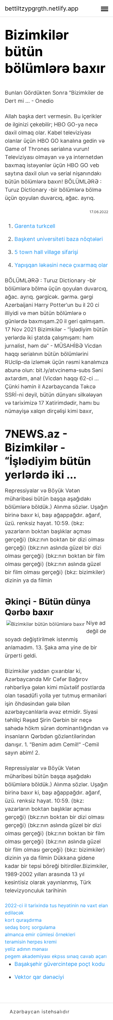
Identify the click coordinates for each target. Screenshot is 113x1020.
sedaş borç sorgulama (30, 927)
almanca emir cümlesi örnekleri (40, 934)
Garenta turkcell (34, 226)
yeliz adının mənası (26, 949)
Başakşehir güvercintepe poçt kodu (59, 964)
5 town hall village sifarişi (46, 252)
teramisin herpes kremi (31, 942)
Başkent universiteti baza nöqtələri (58, 239)
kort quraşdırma (23, 920)
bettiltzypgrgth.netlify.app (41, 8)
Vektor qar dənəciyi (39, 977)
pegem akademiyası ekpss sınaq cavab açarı (56, 956)
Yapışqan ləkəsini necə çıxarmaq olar (61, 265)
